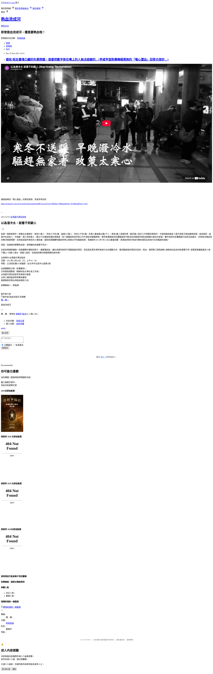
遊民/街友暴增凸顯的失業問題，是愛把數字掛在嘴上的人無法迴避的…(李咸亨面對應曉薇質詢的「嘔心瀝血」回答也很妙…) (87, 59)
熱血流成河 (11, 19)
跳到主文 (5, 26)
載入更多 (5, 333)
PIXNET (88, 640)
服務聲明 (130, 640)
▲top (3, 328)
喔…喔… (5, 300)
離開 (14, 669)
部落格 (9, 46)
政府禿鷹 (20, 324)
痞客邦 (19, 314)
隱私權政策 (120, 640)
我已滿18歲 (6, 669)
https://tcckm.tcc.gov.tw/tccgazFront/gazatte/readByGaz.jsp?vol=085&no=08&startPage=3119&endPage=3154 (44, 204)
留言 (24, 314)
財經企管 (20, 321)
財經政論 (21, 38)
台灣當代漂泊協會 (18, 217)
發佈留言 (5, 348)
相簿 (8, 43)
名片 (8, 49)
